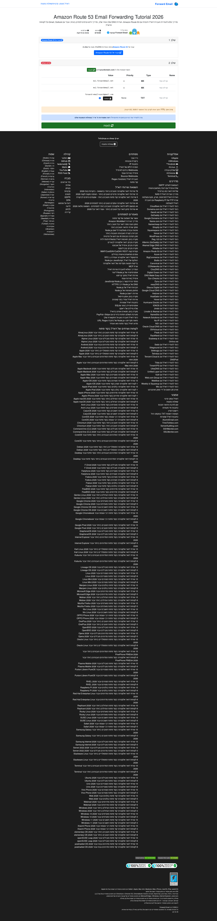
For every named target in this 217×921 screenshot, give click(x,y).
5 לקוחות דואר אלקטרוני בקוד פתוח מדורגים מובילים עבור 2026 (108, 636)
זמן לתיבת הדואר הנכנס (168, 404)
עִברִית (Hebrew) (48, 181)
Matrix (65, 167)
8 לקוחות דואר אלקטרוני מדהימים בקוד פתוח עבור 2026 (110, 491)
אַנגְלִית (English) (48, 171)
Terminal (172, 176)
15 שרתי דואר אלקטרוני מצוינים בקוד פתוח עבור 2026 (110, 380)
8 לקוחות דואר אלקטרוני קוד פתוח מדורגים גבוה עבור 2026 (106, 846)
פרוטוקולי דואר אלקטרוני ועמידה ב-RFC (121, 257)
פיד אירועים (65, 182)
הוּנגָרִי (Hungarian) (47, 184)
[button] (99, 98)
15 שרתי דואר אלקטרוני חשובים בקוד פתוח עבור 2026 (110, 410)
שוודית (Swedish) (47, 218)
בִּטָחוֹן (68, 188)
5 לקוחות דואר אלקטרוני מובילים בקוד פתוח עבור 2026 (107, 371)
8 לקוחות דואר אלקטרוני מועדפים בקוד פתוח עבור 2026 (109, 407)
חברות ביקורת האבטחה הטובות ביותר (122, 233)
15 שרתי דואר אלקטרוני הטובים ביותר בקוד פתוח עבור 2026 (107, 422)
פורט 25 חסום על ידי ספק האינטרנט (163, 389)
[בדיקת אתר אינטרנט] (164, 865)
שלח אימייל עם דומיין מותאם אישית (163, 188)
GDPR (67, 197)
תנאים (67, 194)
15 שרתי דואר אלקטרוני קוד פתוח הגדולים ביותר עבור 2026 (108, 807)
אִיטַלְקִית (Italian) (47, 192)
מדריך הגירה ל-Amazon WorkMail (123, 221)
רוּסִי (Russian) (48, 213)
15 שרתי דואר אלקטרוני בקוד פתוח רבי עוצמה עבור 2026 (107, 514)
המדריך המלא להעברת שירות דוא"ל (123, 269)
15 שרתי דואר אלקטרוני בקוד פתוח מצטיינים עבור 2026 (112, 573)
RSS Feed (63, 173)
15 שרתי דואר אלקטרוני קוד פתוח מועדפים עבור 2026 (109, 813)
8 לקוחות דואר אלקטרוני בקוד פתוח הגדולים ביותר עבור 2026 (106, 497)
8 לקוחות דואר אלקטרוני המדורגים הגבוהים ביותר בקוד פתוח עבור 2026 (106, 442)
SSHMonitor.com (170, 428)
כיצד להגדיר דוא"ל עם (164, 206)
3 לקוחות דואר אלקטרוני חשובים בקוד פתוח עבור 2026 (110, 413)
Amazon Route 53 (120, 47)
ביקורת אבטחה (131, 161)
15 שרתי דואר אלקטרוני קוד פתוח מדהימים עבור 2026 (111, 801)
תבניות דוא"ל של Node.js (127, 287)
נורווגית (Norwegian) (49, 201)
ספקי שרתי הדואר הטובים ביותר (124, 227)
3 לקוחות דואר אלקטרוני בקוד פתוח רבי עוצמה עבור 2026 (106, 520)
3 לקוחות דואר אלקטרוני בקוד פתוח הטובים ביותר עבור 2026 (106, 528)
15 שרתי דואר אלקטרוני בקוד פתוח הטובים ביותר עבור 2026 (106, 525)
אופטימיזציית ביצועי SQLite (126, 305)
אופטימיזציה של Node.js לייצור (125, 272)
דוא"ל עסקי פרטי (171, 398)
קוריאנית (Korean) (47, 197)
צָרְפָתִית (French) (47, 176)
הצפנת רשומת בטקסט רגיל (164, 413)
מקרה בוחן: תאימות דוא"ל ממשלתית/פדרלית (119, 239)
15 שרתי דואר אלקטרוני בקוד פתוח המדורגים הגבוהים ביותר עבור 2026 (105, 358)
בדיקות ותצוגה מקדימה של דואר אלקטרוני (120, 263)
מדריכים (173, 181)
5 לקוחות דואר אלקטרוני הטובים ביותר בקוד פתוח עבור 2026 (107, 425)
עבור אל (51, 40)
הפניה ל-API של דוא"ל (128, 167)
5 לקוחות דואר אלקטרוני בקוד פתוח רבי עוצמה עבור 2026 (111, 726)
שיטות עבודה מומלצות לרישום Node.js (121, 230)
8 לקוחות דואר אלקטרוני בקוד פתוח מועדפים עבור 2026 (108, 714)
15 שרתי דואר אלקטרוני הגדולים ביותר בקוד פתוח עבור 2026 (106, 398)
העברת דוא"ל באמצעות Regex (125, 179)
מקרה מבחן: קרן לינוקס (128, 248)
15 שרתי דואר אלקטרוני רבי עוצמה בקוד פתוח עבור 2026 (110, 416)
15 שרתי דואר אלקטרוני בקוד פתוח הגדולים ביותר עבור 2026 (106, 494)
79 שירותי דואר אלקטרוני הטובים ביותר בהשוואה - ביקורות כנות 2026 (109, 191)
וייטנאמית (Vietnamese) (49, 232)
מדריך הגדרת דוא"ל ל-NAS (166, 194)
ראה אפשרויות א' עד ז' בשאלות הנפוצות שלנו (92, 117)
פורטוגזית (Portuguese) (49, 209)
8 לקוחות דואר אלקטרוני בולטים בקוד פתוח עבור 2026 (112, 485)
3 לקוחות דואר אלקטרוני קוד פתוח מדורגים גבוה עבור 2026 (109, 347)
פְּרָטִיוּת (55, 3)
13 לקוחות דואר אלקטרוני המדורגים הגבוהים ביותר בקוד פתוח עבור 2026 (105, 460)
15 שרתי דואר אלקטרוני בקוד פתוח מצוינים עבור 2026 (110, 579)
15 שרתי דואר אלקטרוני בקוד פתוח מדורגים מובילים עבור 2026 (108, 633)
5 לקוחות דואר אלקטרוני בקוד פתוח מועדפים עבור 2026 (107, 503)
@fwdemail (62, 164)
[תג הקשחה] (173, 879)
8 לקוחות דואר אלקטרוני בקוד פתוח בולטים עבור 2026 (108, 588)
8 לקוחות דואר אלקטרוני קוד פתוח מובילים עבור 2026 (109, 341)
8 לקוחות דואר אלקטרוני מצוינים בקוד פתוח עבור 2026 (111, 479)
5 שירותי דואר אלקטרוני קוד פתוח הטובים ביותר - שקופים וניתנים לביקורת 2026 (107, 199)
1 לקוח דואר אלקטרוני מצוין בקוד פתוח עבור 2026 (112, 383)
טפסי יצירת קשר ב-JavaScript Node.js (121, 281)
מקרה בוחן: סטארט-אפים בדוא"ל (124, 311)
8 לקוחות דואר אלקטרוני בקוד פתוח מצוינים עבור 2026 (110, 582)
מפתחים (133, 154)
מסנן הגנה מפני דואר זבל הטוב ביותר (122, 224)
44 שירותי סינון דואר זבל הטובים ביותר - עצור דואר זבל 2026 (112, 209)
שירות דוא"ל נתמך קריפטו (127, 275)
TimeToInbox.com (170, 422)
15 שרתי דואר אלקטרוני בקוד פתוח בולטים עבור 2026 (108, 585)
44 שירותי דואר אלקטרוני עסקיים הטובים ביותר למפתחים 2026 (111, 203)
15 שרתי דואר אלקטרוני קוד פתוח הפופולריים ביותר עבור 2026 (108, 350)
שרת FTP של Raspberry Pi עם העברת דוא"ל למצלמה (161, 202)
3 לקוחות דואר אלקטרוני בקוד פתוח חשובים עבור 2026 (106, 510)
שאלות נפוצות (46, 3)
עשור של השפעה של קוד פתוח (125, 218)
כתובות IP (133, 164)
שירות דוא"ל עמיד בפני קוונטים (125, 299)
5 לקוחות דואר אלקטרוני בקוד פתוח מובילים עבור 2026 (106, 744)
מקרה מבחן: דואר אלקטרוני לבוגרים (123, 242)
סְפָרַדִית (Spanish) (47, 215)
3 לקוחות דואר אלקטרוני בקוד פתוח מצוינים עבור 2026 (109, 792)
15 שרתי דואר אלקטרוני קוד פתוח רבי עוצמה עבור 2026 (108, 825)
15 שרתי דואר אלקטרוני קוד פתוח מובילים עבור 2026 (110, 338)
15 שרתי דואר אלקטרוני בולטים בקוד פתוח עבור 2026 (110, 386)
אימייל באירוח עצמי (130, 173)
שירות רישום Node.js (129, 293)
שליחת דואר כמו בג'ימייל (168, 191)
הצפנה (107, 98)
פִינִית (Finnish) (48, 173)
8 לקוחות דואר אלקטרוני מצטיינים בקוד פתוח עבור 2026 (109, 473)
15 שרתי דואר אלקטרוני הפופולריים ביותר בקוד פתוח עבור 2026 (107, 446)
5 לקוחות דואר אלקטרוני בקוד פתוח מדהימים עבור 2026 (107, 594)
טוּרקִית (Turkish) (47, 223)
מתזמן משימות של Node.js (126, 290)
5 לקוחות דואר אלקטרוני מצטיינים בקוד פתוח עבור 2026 (109, 377)
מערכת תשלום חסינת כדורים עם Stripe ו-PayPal (117, 314)
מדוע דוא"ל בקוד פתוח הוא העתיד (124, 323)
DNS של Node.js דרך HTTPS (125, 284)
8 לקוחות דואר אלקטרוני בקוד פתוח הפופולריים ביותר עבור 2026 (106, 552)
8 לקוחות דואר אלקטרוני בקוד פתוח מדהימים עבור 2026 (105, 701)
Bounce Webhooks (129, 176)
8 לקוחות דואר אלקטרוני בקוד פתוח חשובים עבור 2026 (110, 612)
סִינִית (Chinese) (48, 160)
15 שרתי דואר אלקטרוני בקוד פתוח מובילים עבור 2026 (109, 531)
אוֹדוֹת (68, 185)
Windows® (173, 161)
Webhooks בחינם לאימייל (127, 170)
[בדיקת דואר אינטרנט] (139, 865)
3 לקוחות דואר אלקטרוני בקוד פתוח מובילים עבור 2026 (108, 534)
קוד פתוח (134, 182)
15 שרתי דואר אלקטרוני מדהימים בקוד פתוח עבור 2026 (108, 392)
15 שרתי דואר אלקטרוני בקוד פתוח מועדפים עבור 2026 (107, 500)
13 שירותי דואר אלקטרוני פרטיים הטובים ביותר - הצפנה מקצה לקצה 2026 (107, 194)
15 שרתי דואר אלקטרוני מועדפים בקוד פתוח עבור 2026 (109, 404)
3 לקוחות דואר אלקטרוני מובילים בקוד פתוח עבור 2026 (111, 467)
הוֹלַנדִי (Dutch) (48, 168)
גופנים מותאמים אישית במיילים (125, 254)
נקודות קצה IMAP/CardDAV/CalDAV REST (119, 251)
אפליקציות (172, 154)
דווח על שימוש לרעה (64, 205)
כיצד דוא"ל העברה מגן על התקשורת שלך (121, 317)
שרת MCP (133, 266)
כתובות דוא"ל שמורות (169, 416)
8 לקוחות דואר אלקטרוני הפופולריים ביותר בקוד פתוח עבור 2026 (107, 449)
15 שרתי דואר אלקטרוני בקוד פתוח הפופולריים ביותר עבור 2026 (106, 549)
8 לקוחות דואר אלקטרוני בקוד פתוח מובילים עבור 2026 (110, 630)
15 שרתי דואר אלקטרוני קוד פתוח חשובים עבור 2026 (110, 819)
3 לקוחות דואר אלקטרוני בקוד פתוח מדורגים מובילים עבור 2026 (105, 750)
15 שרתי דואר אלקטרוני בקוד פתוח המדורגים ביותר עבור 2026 (106, 538)
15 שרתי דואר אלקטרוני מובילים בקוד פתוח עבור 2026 (107, 368)
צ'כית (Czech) (48, 163)
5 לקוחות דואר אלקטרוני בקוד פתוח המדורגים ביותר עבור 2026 (106, 544)
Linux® (172, 167)
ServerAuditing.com (169, 425)
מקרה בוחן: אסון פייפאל (128, 296)
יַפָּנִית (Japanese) (47, 194)
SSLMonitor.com (171, 431)
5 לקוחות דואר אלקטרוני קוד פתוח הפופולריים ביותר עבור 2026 (108, 353)
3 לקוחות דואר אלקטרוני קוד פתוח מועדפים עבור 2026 (109, 816)
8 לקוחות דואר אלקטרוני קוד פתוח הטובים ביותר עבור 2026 (108, 335)
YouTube (63, 170)
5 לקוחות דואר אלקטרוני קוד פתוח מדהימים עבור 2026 (111, 804)
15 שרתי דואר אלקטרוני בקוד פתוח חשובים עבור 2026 (106, 506)
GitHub (64, 161)
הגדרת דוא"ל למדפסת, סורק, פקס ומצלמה (160, 197)
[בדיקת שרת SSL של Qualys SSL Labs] (168, 857)
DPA (68, 200)
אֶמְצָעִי (174, 394)
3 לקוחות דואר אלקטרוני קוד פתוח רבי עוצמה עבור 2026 (107, 828)
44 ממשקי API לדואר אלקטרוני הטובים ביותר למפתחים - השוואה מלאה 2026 (105, 206)
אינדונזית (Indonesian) (49, 188)
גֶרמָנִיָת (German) (47, 179)
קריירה (67, 212)
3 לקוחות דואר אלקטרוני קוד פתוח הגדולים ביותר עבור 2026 (108, 810)
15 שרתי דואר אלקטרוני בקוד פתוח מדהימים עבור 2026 (107, 591)
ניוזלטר (65, 158)
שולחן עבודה (170, 170)
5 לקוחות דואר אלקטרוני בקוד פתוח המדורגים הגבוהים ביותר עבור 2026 (107, 364)
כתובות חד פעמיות (170, 407)
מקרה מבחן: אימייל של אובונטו (125, 245)
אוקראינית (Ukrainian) (49, 227)
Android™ (171, 164)
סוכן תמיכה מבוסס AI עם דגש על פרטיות (121, 236)
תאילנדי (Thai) (48, 221)
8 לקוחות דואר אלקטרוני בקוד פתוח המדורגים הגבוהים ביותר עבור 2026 (106, 563)
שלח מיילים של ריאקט (128, 308)
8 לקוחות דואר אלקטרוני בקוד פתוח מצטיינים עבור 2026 (111, 576)
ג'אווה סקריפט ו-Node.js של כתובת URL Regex (117, 320)
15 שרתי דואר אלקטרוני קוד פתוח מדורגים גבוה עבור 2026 (109, 344)
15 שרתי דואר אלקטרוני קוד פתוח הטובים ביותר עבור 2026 (108, 332)
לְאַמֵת (90, 70)
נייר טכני (134, 158)
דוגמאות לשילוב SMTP (168, 185)
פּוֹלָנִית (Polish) (48, 205)
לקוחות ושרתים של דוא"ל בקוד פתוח (118, 328)
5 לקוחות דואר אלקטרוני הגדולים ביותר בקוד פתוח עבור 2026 (105, 401)
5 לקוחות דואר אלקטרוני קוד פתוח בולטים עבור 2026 (113, 798)
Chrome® (171, 173)
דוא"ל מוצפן (64, 3)
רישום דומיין (173, 410)
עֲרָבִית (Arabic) (48, 158)
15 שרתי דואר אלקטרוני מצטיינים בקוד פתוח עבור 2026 (109, 374)
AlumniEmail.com (170, 419)
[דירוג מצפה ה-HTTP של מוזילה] (145, 857)
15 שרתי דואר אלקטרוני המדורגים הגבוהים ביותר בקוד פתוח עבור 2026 (106, 436)
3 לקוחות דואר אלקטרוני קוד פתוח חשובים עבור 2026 (109, 822)
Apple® (174, 158)
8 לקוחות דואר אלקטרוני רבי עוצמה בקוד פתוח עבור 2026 (110, 419)
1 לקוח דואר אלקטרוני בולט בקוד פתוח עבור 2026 (112, 389)
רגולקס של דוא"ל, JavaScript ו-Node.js (121, 260)
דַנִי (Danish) (49, 165)
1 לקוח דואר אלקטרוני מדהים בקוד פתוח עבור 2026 (110, 395)
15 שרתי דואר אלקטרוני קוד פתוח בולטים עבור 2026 (113, 795)
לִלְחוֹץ (68, 209)
